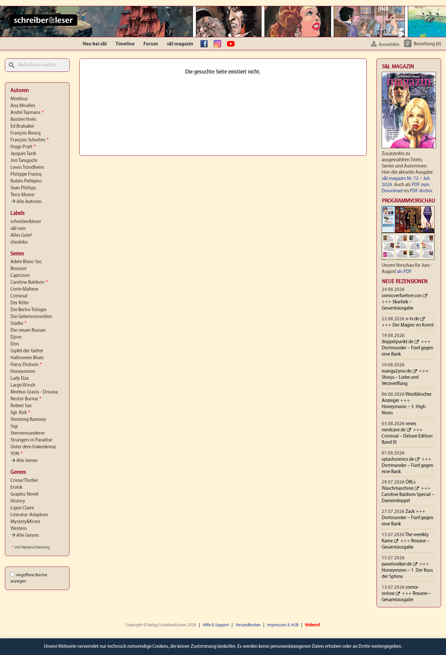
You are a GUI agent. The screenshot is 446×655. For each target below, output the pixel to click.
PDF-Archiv (421, 191)
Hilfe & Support (216, 625)
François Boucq (25, 133)
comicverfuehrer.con (402, 295)
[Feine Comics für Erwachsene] (43, 20)
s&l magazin (180, 44)
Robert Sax (21, 405)
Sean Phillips (23, 188)
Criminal (18, 296)
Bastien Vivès (23, 119)
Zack (410, 511)
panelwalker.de (397, 564)
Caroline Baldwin (29, 282)
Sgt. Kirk (20, 412)
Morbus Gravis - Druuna (34, 392)
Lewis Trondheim (27, 167)
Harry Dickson (26, 364)
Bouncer (18, 268)
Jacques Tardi (23, 153)
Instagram (219, 44)
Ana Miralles (22, 105)
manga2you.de (396, 371)
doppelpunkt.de (397, 341)
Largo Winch (22, 385)
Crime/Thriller (24, 480)
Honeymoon (22, 371)
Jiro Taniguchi (24, 160)
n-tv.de (412, 319)
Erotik (16, 487)
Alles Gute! (21, 235)
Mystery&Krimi (25, 521)
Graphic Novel (24, 494)
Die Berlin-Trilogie (28, 309)
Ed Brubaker (22, 126)
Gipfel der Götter (26, 351)
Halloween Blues (27, 357)
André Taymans (27, 112)
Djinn (16, 337)
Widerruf (312, 625)
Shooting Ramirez (28, 419)
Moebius (19, 99)
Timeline (125, 44)
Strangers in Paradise (31, 440)
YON (16, 453)
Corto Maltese (24, 289)
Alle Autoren (25, 201)
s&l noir (18, 228)
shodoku (19, 242)
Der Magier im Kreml (413, 325)
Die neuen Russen (28, 330)
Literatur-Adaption (29, 515)
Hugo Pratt (23, 147)
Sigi (14, 426)
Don (14, 344)
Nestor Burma (25, 399)
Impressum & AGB (282, 625)
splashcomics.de (398, 459)
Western (18, 528)
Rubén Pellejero (26, 181)
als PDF (404, 271)
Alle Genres (24, 535)
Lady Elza (19, 378)
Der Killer (19, 303)
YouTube (232, 44)
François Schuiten (29, 140)
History (17, 501)
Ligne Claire (22, 508)
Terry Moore (22, 195)
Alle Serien (24, 460)
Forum (150, 44)
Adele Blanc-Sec (26, 261)
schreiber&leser (25, 221)
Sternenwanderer (27, 433)
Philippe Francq (25, 174)
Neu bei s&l (95, 44)
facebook (205, 44)
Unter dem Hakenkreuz (33, 447)
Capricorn (20, 275)
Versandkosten (248, 625)
